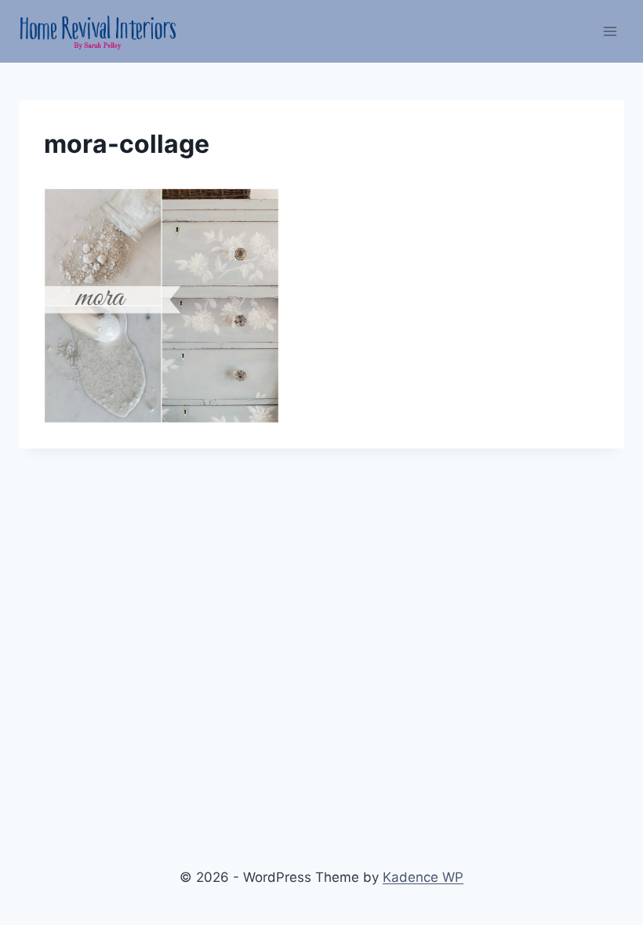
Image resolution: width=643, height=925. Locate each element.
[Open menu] (609, 31)
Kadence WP (423, 877)
